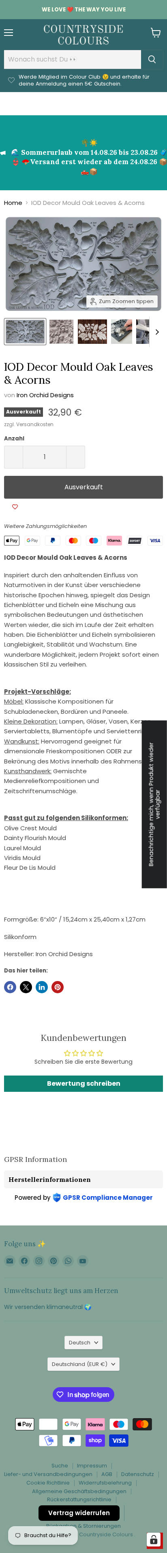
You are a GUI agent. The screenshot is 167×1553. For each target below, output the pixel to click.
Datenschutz (137, 1474)
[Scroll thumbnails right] (155, 332)
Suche (59, 1465)
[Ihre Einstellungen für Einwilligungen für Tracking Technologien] (154, 1539)
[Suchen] (152, 59)
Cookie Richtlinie (48, 1483)
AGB (106, 1474)
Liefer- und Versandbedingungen (48, 1474)
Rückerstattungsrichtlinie (79, 1499)
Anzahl (14, 439)
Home (13, 202)
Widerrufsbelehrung (105, 1483)
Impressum (92, 1465)
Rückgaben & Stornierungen (83, 1526)
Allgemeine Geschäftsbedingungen (79, 1491)
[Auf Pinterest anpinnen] (57, 987)
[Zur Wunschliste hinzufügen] (15, 507)
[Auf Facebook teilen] (10, 987)
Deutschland (79, 1364)
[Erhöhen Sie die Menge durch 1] (75, 457)
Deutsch (79, 1342)
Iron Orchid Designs (45, 395)
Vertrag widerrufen (79, 1513)
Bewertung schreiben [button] (83, 1083)
